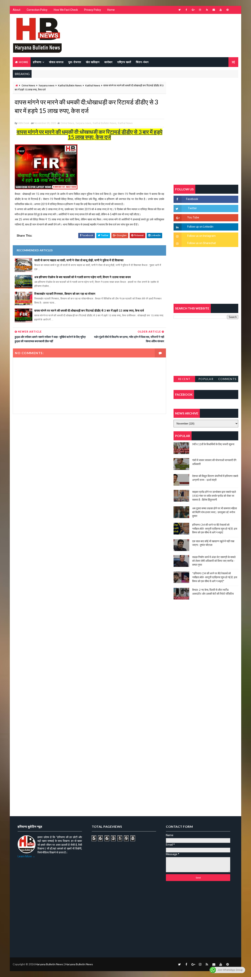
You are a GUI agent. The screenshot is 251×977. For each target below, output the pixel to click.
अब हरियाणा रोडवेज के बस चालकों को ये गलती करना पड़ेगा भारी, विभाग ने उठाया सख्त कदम (82, 277)
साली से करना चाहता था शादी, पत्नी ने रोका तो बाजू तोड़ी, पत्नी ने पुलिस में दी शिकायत (79, 260)
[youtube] (221, 10)
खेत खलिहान (93, 62)
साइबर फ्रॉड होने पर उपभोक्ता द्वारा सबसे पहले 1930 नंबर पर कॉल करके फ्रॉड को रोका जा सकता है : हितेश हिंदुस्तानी (214, 495)
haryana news (46, 85)
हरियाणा (37, 62)
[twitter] (179, 10)
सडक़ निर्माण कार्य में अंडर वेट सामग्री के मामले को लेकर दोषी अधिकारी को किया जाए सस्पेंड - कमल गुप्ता (214, 560)
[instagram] (200, 10)
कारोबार (108, 62)
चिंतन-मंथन (142, 62)
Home (111, 9)
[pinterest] (227, 10)
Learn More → (26, 856)
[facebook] (186, 10)
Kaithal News (92, 85)
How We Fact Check (66, 9)
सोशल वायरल (56, 62)
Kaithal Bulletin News (70, 85)
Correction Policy (37, 9)
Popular (206, 379)
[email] (214, 10)
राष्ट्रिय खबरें (124, 62)
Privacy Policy (92, 9)
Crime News (28, 85)
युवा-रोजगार (74, 62)
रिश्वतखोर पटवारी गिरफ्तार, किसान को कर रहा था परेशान (64, 293)
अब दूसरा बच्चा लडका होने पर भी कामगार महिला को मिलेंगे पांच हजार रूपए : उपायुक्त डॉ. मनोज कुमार (214, 512)
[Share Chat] (234, 10)
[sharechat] (234, 964)
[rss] (207, 10)
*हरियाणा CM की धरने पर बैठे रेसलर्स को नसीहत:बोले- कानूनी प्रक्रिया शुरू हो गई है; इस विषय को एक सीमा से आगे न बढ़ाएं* (214, 577)
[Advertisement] (89, 460)
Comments (227, 379)
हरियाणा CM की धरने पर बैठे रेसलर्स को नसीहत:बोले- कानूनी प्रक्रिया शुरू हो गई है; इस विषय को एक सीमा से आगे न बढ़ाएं (214, 528)
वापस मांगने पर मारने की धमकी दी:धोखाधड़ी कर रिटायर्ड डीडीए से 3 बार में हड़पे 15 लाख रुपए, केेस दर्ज (89, 310)
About (16, 9)
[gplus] (193, 10)
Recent (184, 379)
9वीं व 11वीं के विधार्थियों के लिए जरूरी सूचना (213, 444)
